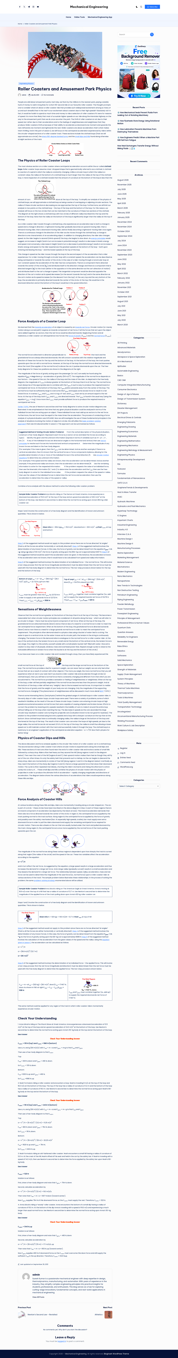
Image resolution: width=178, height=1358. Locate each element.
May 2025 (121, 198)
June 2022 (121, 259)
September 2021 (124, 296)
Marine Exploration (125, 553)
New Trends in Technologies (129, 585)
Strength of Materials (126, 669)
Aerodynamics (123, 352)
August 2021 (122, 301)
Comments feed (127, 762)
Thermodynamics (125, 693)
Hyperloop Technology (127, 511)
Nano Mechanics (124, 576)
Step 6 (20, 562)
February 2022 (123, 278)
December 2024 (124, 222)
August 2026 (123, 180)
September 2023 (124, 254)
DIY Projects (122, 413)
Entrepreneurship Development (131, 459)
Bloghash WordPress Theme (116, 1354)
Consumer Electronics (127, 389)
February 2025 (123, 212)
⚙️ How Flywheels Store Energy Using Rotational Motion (138, 122)
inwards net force (82, 327)
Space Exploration (125, 665)
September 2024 (124, 236)
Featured (121, 469)
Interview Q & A (124, 534)
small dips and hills (82, 136)
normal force (99, 336)
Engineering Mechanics (127, 445)
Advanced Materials (126, 347)
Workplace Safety (125, 730)
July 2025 (121, 189)
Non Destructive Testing (128, 590)
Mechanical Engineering (89, 7)
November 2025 (124, 184)
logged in (62, 1341)
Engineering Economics (127, 431)
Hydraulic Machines (126, 501)
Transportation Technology (129, 707)
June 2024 (122, 245)
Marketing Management (128, 557)
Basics (120, 375)
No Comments (49, 95)
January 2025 (123, 217)
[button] (152, 7)
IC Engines (121, 515)
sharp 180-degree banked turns (55, 136)
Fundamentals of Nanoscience (131, 478)
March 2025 (122, 208)
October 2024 (123, 231)
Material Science (124, 562)
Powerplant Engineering (127, 613)
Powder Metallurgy (125, 604)
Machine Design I (125, 539)
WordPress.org (126, 767)
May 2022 (121, 264)
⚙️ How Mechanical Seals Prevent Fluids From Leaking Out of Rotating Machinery (137, 113)
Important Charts (125, 520)
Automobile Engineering (128, 371)
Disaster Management (127, 408)
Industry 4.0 (122, 529)
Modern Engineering (126, 571)
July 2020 (121, 320)
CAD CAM (121, 380)
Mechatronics (123, 567)
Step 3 (20, 543)
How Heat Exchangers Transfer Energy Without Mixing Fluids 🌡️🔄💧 (138, 147)
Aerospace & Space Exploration (131, 357)
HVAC (119, 497)
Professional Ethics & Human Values (133, 623)
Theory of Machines (126, 683)
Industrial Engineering (127, 525)
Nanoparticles (123, 581)
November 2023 (124, 250)
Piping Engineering (125, 599)
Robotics (121, 651)
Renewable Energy (125, 641)
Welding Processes (125, 721)
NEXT (102, 691)
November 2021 (124, 287)
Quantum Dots (124, 627)
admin (36, 1274)
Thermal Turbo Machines (128, 688)
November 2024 (124, 226)
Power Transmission (126, 609)
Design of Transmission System (131, 399)
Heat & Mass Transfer (126, 492)
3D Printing (122, 343)
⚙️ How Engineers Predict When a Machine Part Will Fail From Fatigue (138, 138)
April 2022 (121, 268)
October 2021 (123, 292)
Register (123, 748)
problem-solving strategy (44, 880)
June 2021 (121, 310)
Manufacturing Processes (128, 548)
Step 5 (104, 552)
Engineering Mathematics (128, 441)
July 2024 (121, 240)
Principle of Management (128, 618)
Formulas (121, 473)
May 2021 (121, 315)
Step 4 (75, 546)
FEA (118, 464)
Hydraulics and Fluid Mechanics (131, 506)
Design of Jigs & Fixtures (128, 394)
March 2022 (122, 273)
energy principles (98, 238)
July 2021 (121, 306)
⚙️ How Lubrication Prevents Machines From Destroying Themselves (136, 130)
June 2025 (121, 194)
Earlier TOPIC (23, 407)
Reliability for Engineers (127, 637)
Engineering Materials (126, 436)
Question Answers (125, 632)
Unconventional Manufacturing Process (135, 716)
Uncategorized (124, 711)
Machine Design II (125, 543)
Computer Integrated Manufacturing (133, 385)
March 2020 (122, 324)
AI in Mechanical (124, 361)
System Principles (125, 679)
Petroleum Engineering (127, 595)
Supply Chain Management (129, 674)
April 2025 (121, 203)
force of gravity (75, 336)
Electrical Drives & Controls (129, 417)
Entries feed (125, 757)
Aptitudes (121, 366)
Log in (122, 753)
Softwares (121, 655)
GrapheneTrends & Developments (132, 487)
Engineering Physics (26, 83)
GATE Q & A (122, 483)
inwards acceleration (43, 327)
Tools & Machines (125, 697)
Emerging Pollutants (126, 422)
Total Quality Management (129, 702)
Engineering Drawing (126, 427)
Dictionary (121, 403)
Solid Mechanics (124, 660)
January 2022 (123, 282)
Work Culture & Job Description (131, 725)
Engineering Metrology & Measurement (134, 450)
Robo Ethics (122, 646)
